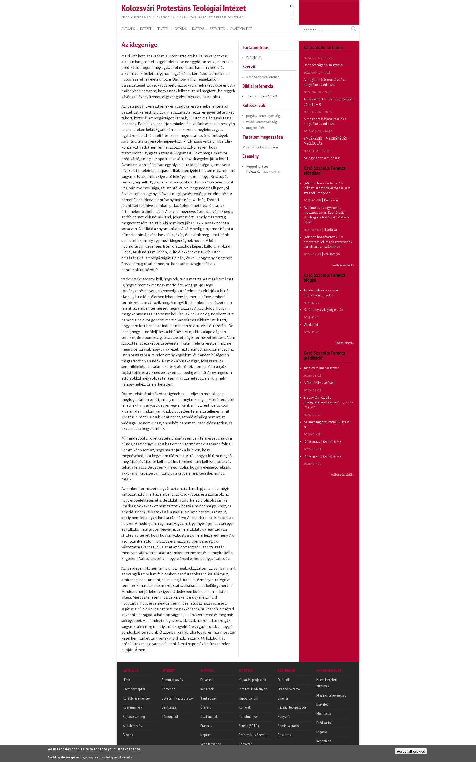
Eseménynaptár (134, 688)
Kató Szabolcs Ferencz (262, 77)
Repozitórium (248, 698)
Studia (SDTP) (249, 725)
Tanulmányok (248, 716)
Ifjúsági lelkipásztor (292, 707)
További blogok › (345, 342)
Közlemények (132, 707)
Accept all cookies (411, 751)
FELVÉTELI (163, 28)
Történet (168, 688)
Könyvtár (245, 743)
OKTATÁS (181, 28)
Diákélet (322, 704)
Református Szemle (253, 734)
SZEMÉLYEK (217, 28)
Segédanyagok (210, 743)
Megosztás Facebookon (260, 147)
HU (292, 6)
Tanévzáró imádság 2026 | (323, 368)
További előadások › (343, 265)
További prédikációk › (342, 474)
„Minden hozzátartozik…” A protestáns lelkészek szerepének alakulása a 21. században (328, 241)
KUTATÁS (198, 28)
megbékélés (255, 128)
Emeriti (283, 698)
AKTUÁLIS (128, 28)
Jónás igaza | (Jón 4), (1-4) (322, 441)
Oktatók (284, 679)
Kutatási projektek (252, 679)
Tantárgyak (208, 698)
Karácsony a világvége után (323, 310)
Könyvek (245, 707)
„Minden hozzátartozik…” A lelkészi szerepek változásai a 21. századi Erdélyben (327, 188)
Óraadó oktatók (289, 688)
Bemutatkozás (172, 679)
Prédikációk (324, 722)
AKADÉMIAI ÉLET (241, 28)
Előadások (323, 713)
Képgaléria (323, 740)
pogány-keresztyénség (263, 116)
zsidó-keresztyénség (261, 122)
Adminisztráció (288, 725)
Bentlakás (169, 707)
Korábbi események (136, 698)
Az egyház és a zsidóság (322, 158)
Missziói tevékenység (331, 695)
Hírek (126, 679)
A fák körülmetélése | (319, 383)
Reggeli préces (257, 166)
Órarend (205, 707)
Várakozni (311, 325)
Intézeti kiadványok (253, 688)
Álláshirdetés (132, 725)
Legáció (321, 731)
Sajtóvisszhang (134, 716)
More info (125, 757)
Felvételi (206, 679)
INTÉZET (145, 28)
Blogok (128, 734)
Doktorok (284, 734)
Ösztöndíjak (209, 716)
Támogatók (170, 716)
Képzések (207, 688)
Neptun (205, 734)
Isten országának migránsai (323, 65)
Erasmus (206, 725)
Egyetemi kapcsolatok (177, 698)
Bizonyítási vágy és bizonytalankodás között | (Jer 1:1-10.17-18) (328, 402)
